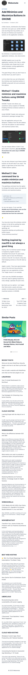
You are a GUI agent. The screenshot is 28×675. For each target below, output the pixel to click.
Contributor (6, 22)
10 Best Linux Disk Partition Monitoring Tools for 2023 (7, 303)
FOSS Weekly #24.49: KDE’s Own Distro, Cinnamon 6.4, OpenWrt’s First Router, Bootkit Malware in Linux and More (14, 507)
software (4, 9)
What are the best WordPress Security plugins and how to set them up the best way (14, 365)
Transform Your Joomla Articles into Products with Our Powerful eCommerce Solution (14, 525)
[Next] (23, 336)
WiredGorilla (7, 502)
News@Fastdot (8, 520)
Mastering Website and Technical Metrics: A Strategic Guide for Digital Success (13, 479)
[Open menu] (24, 3)
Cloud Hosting (8, 411)
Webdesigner (7, 430)
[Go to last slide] (4, 336)
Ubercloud (6, 597)
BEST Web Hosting (9, 555)
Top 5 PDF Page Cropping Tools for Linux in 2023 (21, 302)
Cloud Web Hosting (10, 633)
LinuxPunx (6, 377)
